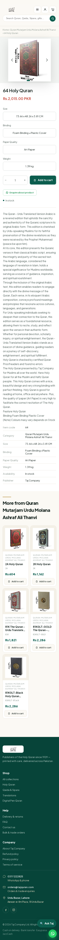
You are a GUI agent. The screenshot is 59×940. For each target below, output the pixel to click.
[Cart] (52, 9)
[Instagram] (13, 910)
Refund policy (11, 853)
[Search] (53, 19)
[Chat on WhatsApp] (53, 933)
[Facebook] (6, 910)
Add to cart (45, 180)
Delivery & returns (13, 816)
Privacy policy (10, 859)
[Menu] (37, 9)
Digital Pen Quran (12, 800)
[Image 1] (28, 80)
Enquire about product (22, 192)
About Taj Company (14, 848)
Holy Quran (9, 784)
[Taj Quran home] (11, 9)
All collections (11, 779)
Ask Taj (47, 923)
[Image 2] (31, 80)
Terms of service (12, 864)
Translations (9, 795)
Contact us (9, 827)
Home (6, 29)
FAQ (5, 821)
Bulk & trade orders (14, 832)
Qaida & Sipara (11, 789)
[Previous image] (12, 60)
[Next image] (46, 60)
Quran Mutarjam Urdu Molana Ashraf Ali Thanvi (33, 29)
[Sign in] (45, 9)
